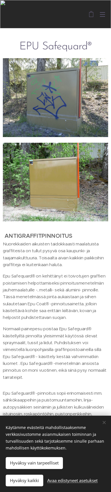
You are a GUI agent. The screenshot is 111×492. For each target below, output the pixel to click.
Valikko (102, 14)
